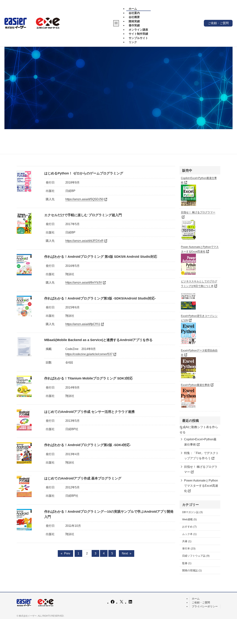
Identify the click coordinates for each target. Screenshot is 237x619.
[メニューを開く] (116, 23)
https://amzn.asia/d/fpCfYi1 (82, 324)
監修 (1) (186, 563)
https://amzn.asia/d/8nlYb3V (83, 282)
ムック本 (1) (189, 534)
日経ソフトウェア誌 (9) (196, 555)
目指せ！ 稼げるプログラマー (200, 469)
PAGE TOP (228, 597)
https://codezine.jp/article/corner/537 (89, 354)
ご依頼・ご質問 (218, 23)
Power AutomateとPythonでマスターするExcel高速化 (201, 485)
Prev (65, 553)
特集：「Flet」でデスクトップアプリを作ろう (201, 455)
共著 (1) (186, 541)
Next (126, 553)
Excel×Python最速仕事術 (195, 384)
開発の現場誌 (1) (192, 570)
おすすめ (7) (189, 526)
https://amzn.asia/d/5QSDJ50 (84, 199)
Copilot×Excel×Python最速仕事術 (200, 442)
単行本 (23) (189, 548)
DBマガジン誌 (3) (192, 512)
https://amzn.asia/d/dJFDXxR (84, 240)
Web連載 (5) (189, 519)
